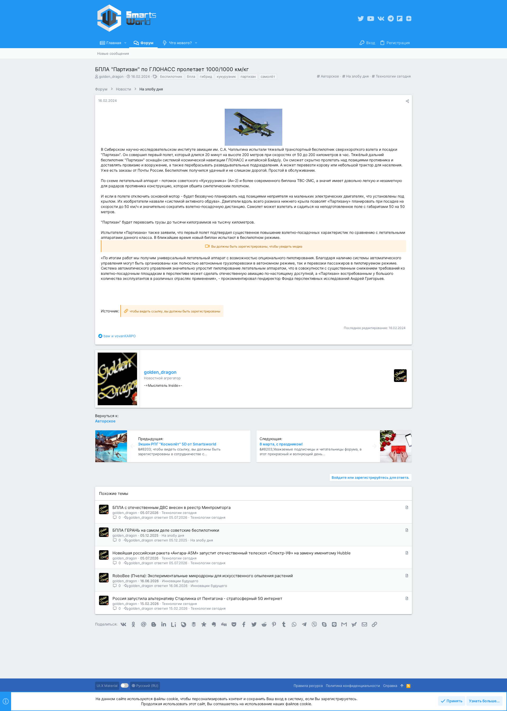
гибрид (206, 76)
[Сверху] (402, 686)
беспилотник (171, 76)
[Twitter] (361, 18)
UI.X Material (107, 685)
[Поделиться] (407, 101)
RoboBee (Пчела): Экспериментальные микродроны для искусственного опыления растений (202, 575)
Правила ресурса (308, 685)
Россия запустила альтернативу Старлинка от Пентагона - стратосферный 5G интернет (197, 598)
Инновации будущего (180, 581)
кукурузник (226, 76)
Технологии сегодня (393, 76)
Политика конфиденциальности (353, 685)
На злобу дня (357, 76)
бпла (191, 76)
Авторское (330, 76)
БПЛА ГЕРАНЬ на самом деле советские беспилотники (165, 530)
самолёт (268, 76)
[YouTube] (370, 18)
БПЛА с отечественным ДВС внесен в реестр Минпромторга (171, 507)
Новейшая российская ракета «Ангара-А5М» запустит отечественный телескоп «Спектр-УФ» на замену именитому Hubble (231, 552)
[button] (125, 43)
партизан (248, 76)
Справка (390, 685)
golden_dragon (111, 76)
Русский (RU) (146, 685)
